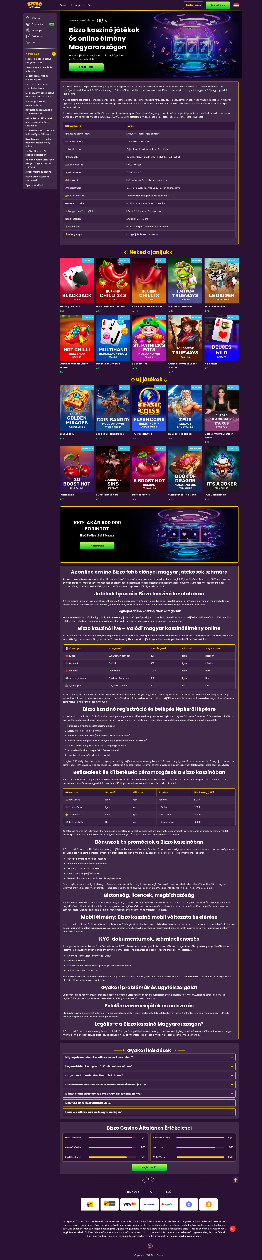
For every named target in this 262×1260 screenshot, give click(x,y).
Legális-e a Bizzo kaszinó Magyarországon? (38, 60)
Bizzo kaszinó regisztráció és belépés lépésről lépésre (40, 132)
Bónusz (64, 5)
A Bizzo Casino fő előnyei (38, 171)
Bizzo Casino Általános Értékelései (37, 178)
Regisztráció (218, 5)
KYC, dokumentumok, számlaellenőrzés (36, 86)
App (77, 5)
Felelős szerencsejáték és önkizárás (38, 69)
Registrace (76, 280)
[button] (149, 1057)
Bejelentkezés (193, 5)
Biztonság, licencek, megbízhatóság (35, 103)
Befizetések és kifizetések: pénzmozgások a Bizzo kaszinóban (39, 122)
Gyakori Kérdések (34, 185)
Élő (89, 5)
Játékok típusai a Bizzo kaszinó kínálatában (37, 153)
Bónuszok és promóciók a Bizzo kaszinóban (38, 111)
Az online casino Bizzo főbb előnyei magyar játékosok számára (39, 163)
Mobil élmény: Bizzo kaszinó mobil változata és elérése (39, 94)
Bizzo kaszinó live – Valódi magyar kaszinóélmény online (38, 143)
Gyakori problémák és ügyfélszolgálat (36, 77)
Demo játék (77, 287)
